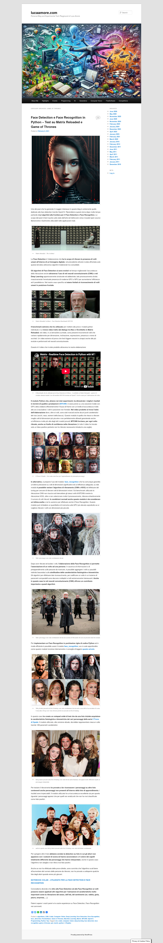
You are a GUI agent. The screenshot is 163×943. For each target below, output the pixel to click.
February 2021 (115, 136)
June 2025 (113, 119)
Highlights (45, 101)
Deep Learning (71, 916)
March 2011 (114, 157)
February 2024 (115, 124)
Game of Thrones (57, 919)
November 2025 (115, 116)
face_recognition (71, 646)
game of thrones (44, 923)
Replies (68, 923)
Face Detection (82, 916)
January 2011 (114, 162)
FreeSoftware (110, 101)
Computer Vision (96, 101)
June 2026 (113, 111)
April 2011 (113, 154)
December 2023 (115, 129)
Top (47, 921)
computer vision (68, 921)
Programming (65, 101)
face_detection (36, 919)
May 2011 (113, 152)
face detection (89, 921)
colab (60, 921)
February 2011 (115, 159)
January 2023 (114, 134)
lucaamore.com (44, 12)
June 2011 (113, 149)
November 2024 (115, 121)
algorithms (41, 916)
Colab (51, 916)
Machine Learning (70, 919)
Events (55, 101)
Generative (83, 101)
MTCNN (63, 403)
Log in (112, 173)
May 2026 (113, 114)
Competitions (123, 101)
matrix (56, 923)
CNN (47, 916)
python (61, 923)
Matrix (79, 919)
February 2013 (115, 144)
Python (43, 921)
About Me (35, 101)
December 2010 (115, 164)
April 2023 (113, 131)
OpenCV (90, 919)
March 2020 (114, 139)
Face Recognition (93, 916)
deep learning (79, 921)
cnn (56, 921)
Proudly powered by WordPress (81, 935)
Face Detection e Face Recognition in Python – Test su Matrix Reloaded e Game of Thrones (58, 122)
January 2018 (114, 141)
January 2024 (114, 126)
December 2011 (115, 147)
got (52, 923)
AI (75, 101)
